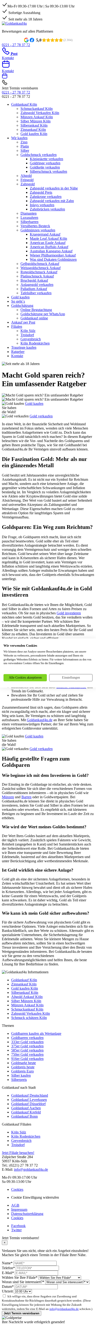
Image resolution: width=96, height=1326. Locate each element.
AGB (15, 1205)
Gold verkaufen (41, 416)
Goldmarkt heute (23, 1063)
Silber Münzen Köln (36, 121)
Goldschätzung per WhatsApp (43, 314)
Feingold (27, 180)
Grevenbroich (31, 339)
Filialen (16, 326)
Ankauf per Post (23, 322)
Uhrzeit (7, 1291)
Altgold (26, 176)
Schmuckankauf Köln (37, 109)
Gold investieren (69, 613)
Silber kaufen (21, 1075)
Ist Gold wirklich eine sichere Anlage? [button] (37, 870)
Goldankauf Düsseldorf (28, 1104)
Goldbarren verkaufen (27, 1038)
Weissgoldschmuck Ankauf (41, 268)
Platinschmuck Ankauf (37, 276)
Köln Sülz (28, 331)
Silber (25, 150)
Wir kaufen (19, 138)
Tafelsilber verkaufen (36, 293)
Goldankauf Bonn (24, 1116)
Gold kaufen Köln (34, 134)
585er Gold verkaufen (27, 1050)
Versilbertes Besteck (35, 226)
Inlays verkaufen (42, 205)
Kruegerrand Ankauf (45, 234)
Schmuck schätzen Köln (29, 1018)
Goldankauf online (34, 318)
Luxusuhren (29, 218)
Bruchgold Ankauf (34, 280)
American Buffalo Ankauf (49, 247)
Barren (26, 797)
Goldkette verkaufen (45, 167)
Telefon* (8, 1268)
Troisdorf (27, 335)
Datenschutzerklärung (27, 1214)
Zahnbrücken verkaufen (47, 209)
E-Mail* (8, 1273)
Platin (25, 146)
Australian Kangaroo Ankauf (51, 251)
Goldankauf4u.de (39, 720)
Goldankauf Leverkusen (29, 1100)
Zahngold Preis (41, 192)
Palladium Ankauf (34, 289)
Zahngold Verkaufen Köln (40, 113)
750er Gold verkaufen (27, 1054)
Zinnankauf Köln (33, 130)
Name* (7, 1263)
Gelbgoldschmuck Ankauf (40, 264)
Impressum (19, 1209)
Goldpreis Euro (22, 1071)
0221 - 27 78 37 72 (16, 92)
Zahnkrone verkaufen (46, 197)
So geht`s (18, 301)
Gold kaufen (20, 297)
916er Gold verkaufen (27, 1059)
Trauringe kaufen (23, 347)
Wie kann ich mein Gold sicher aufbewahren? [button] (45, 913)
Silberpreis (19, 1080)
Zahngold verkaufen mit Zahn (52, 201)
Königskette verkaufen (46, 159)
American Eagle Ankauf (47, 243)
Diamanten (29, 213)
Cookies (17, 1189)
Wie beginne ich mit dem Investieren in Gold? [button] (45, 775)
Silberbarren (29, 222)
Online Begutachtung (36, 310)
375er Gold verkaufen (27, 1046)
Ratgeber (17, 352)
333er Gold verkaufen (27, 1042)
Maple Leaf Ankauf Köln (48, 238)
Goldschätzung (22, 306)
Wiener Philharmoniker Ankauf (53, 255)
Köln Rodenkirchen (35, 343)
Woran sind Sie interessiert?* (23, 1282)
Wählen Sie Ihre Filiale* (20, 1277)
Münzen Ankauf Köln (37, 117)
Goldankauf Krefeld (26, 1112)
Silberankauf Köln (34, 125)
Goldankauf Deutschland (29, 1095)
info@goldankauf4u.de (31, 1169)
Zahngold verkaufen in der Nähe (54, 188)
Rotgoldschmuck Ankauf (39, 272)
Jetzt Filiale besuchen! (18, 1153)
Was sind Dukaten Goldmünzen (53, 259)
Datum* (8, 1287)
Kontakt (17, 356)
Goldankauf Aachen (26, 1108)
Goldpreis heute (22, 1067)
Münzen (8, 797)
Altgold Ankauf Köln (27, 997)
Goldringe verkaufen (45, 163)
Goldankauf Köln (24, 104)
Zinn (24, 142)
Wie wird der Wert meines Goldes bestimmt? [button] (44, 826)
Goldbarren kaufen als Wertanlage (36, 1033)
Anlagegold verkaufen (37, 285)
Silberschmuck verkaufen (48, 171)
